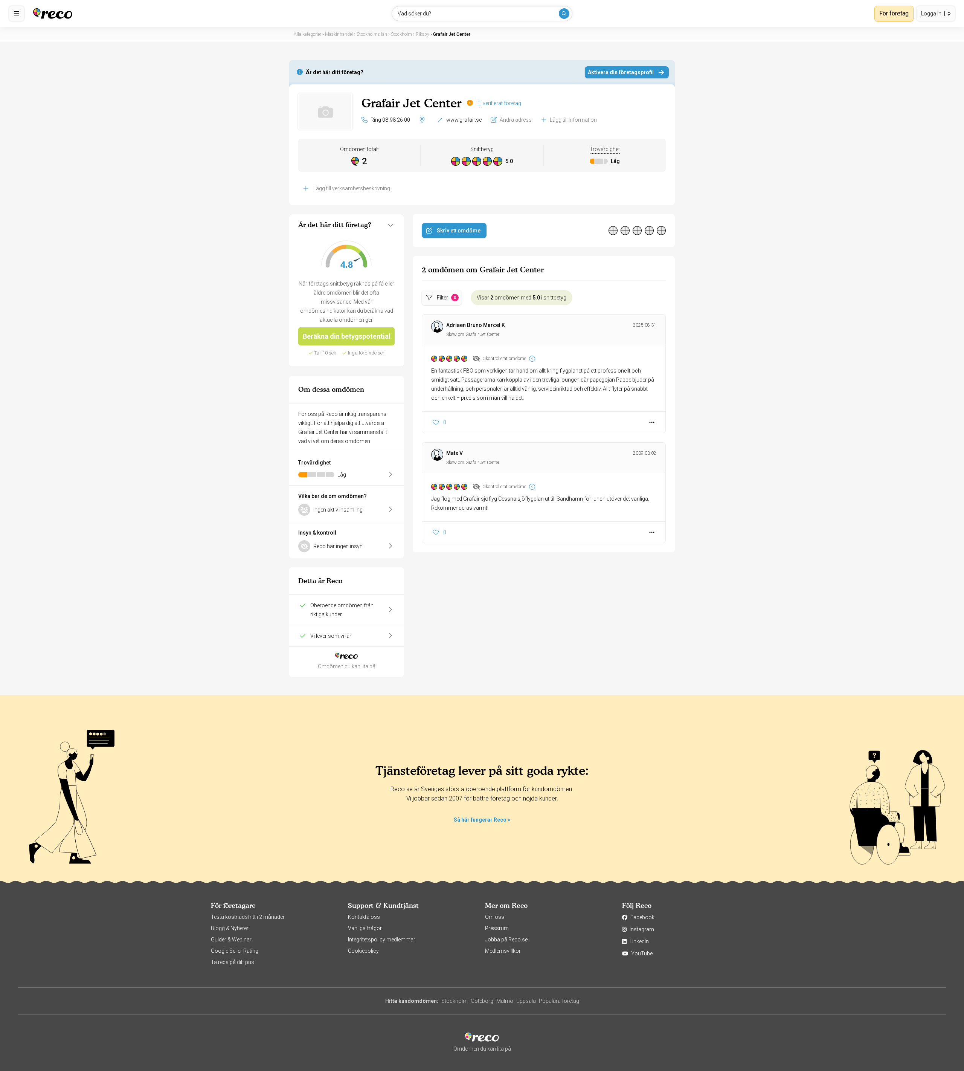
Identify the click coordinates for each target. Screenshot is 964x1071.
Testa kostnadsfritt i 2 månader (248, 917)
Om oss (494, 917)
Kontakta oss (364, 917)
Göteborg (482, 1001)
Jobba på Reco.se (506, 940)
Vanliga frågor (365, 928)
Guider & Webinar (231, 940)
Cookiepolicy (363, 951)
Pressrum (497, 928)
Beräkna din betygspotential (346, 336)
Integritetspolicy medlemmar (381, 940)
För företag (894, 13)
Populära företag (559, 1001)
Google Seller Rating (234, 951)
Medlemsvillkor (503, 951)
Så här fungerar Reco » (482, 820)
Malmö (504, 1001)
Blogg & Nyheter (230, 928)
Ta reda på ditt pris (232, 962)
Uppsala (526, 1001)
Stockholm (454, 1001)
